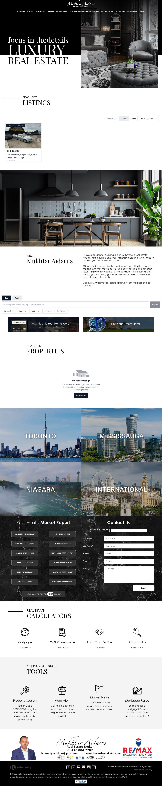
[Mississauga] (121, 435)
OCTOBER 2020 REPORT (62, 563)
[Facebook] (68, 767)
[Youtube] (83, 767)
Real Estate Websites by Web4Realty (123, 766)
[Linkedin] (78, 767)
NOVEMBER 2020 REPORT (62, 572)
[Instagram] (88, 767)
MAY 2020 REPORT (25, 572)
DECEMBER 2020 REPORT (62, 582)
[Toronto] (40, 435)
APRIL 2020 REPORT (25, 563)
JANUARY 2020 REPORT (25, 534)
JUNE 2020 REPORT (25, 582)
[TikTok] (94, 767)
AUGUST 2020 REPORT (62, 544)
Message (86, 568)
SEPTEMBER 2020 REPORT (62, 553)
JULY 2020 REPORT (62, 534)
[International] (121, 489)
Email (86, 553)
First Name (88, 538)
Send (143, 588)
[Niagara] (40, 489)
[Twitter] (73, 767)
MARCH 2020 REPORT (25, 553)
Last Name (88, 546)
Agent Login (147, 766)
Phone (85, 561)
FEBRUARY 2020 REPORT (25, 544)
